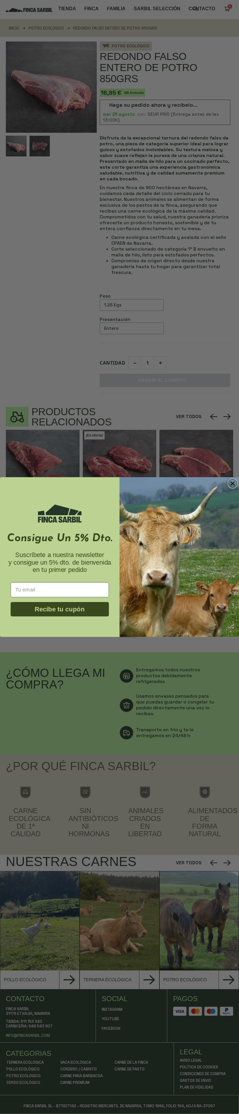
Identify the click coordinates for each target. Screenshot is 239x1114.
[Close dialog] (233, 483)
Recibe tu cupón (60, 609)
